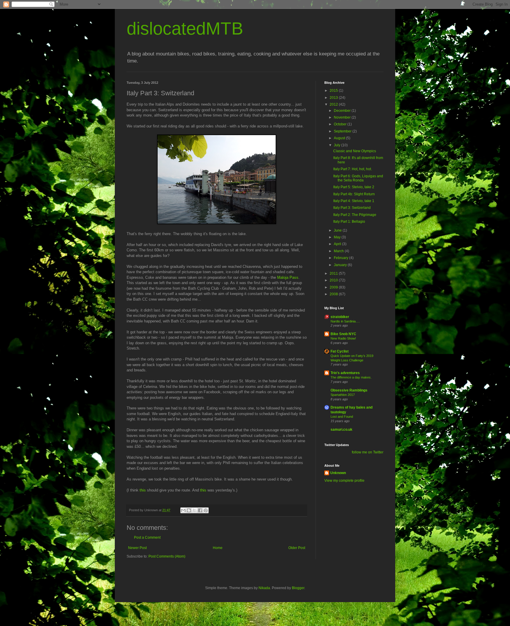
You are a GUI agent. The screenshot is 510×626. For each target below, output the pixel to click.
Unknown (338, 473)
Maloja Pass (287, 277)
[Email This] (183, 510)
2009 (334, 287)
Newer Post (137, 548)
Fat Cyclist (340, 351)
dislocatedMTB (185, 28)
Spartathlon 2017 (343, 394)
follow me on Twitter (367, 452)
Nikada (264, 588)
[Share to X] (194, 510)
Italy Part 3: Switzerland (352, 208)
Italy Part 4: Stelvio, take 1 (353, 201)
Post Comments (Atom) (166, 556)
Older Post (296, 548)
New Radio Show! (343, 338)
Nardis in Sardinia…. (345, 321)
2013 (334, 98)
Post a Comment (147, 537)
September (343, 131)
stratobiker (340, 317)
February (341, 258)
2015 (334, 91)
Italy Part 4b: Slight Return (354, 194)
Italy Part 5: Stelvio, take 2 (353, 187)
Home (218, 548)
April (338, 244)
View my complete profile (344, 480)
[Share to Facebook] (200, 510)
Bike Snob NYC (343, 334)
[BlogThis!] (189, 510)
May (337, 237)
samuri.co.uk (341, 429)
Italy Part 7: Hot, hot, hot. (352, 169)
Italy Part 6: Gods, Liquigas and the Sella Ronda (358, 178)
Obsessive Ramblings (349, 390)
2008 (334, 294)
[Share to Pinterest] (206, 510)
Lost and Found (342, 416)
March (339, 251)
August (340, 138)
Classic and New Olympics (354, 151)
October (340, 124)
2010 (334, 280)
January (341, 265)
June (338, 230)
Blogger (298, 588)
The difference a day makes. (351, 377)
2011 (334, 273)
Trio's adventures (345, 373)
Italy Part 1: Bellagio (349, 221)
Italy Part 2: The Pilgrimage (354, 215)
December (343, 111)
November (343, 117)
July (337, 145)
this (143, 490)
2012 (334, 104)
